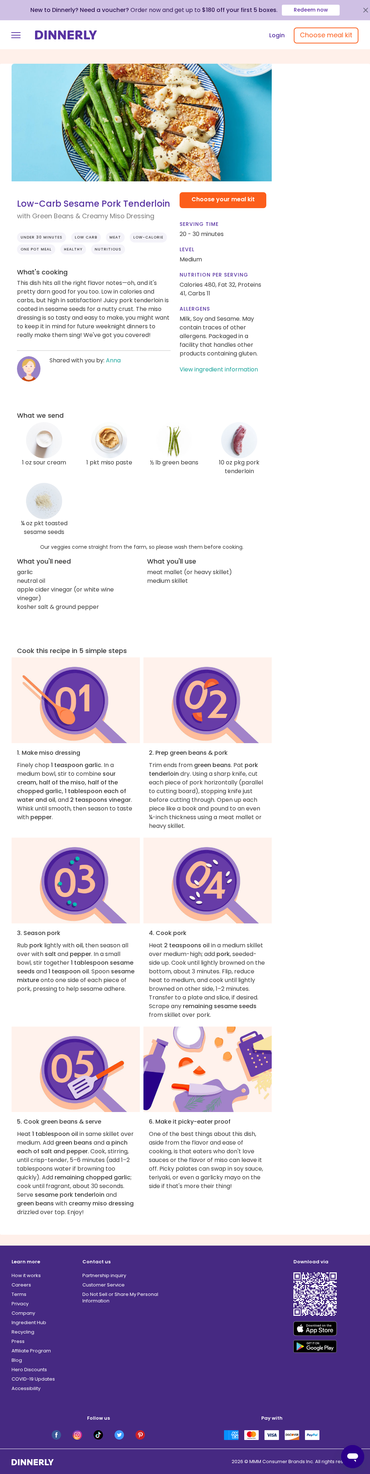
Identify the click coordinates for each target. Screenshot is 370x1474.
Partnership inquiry (104, 1275)
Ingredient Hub (29, 1322)
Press (18, 1341)
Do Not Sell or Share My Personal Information (120, 1297)
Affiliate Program (31, 1350)
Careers (21, 1284)
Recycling (23, 1331)
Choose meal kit (326, 34)
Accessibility (26, 1388)
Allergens (195, 308)
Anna (113, 360)
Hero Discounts (29, 1369)
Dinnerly (66, 34)
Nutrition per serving (214, 274)
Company (23, 1313)
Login (277, 35)
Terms (19, 1294)
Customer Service (103, 1284)
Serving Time (199, 224)
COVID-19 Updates (33, 1379)
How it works (26, 1275)
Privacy (20, 1303)
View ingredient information (219, 369)
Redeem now (311, 9)
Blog (17, 1360)
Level (187, 249)
